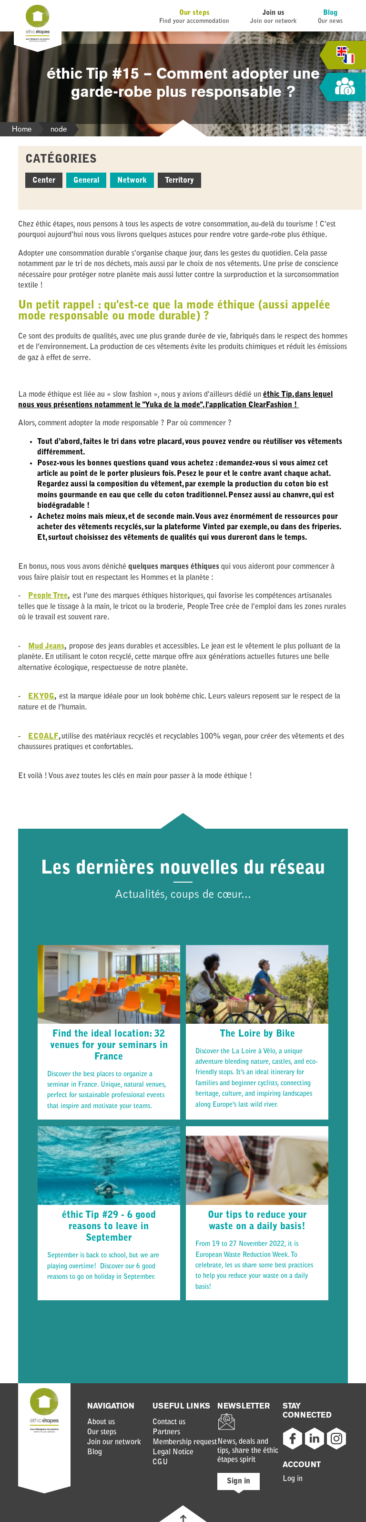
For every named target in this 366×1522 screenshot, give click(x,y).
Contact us (168, 1422)
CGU (160, 1462)
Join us (274, 13)
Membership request (184, 1442)
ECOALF (43, 736)
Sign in (238, 1481)
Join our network (114, 1442)
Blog (330, 13)
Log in (293, 1479)
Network (132, 181)
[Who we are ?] (342, 87)
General (86, 181)
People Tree (48, 596)
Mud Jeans (46, 646)
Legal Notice (172, 1452)
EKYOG (41, 696)
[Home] (38, 40)
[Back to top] (183, 1518)
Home (21, 129)
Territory (179, 181)
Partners (166, 1432)
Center (43, 181)
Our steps (194, 13)
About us (101, 1422)
